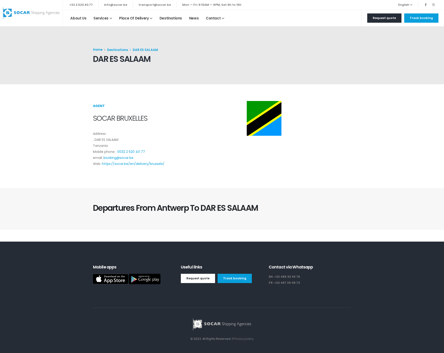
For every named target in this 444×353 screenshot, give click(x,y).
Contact (213, 18)
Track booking (421, 18)
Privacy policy (243, 339)
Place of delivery (134, 18)
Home (97, 49)
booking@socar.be (118, 157)
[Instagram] (433, 5)
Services (100, 18)
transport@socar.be (155, 5)
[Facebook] (426, 5)
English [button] (404, 5)
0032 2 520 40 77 (131, 151)
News (194, 18)
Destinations (171, 18)
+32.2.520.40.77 (81, 5)
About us (78, 18)
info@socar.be (115, 5)
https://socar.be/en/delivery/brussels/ (133, 163)
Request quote (384, 18)
